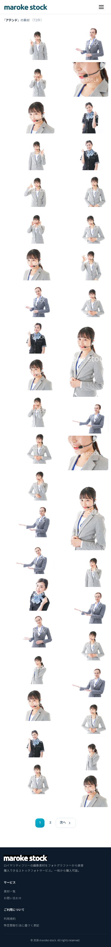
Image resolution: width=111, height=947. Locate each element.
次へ (63, 823)
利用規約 (10, 918)
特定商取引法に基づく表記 (21, 925)
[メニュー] (101, 7)
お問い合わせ (13, 898)
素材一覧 (10, 891)
